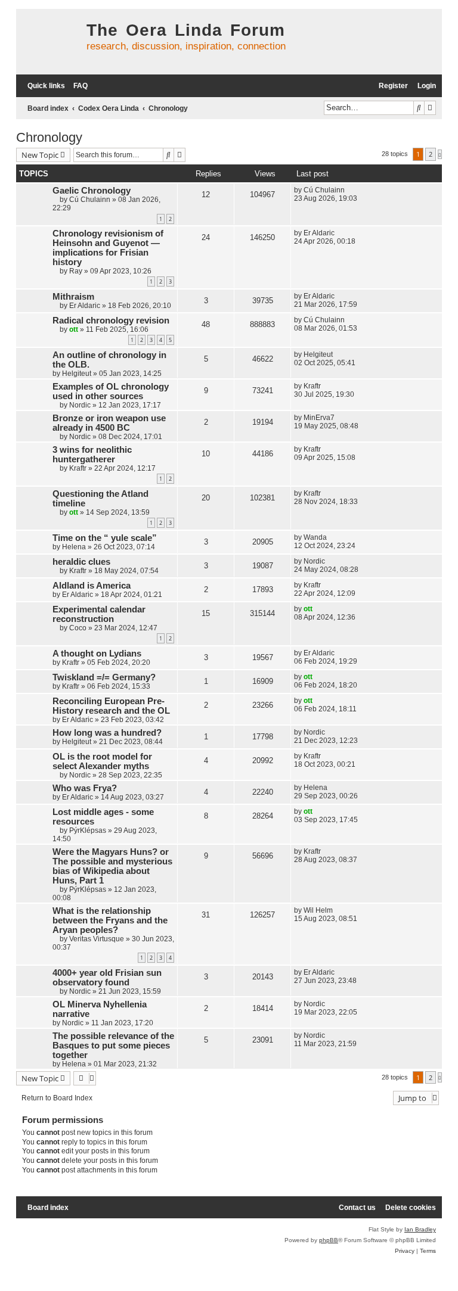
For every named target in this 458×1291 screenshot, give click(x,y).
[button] (440, 155)
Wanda (315, 537)
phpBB (328, 1240)
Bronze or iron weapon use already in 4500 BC (109, 423)
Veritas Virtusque (96, 939)
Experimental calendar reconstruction (99, 614)
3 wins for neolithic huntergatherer (92, 454)
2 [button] (430, 154)
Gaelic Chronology (91, 190)
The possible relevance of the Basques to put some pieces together (113, 1045)
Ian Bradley (420, 1229)
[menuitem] (78, 86)
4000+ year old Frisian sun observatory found (107, 977)
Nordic (80, 405)
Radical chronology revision (110, 320)
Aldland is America (91, 585)
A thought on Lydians (96, 653)
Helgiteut (76, 373)
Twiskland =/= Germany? (104, 677)
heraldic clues (81, 562)
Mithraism (73, 296)
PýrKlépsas (87, 830)
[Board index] (48, 41)
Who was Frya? (84, 788)
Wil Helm (318, 910)
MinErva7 (319, 417)
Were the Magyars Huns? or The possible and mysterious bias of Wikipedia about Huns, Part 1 (112, 866)
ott (73, 329)
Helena (74, 547)
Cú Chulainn (89, 199)
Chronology (49, 137)
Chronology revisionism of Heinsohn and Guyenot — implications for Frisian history (107, 248)
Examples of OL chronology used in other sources (110, 391)
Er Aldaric (319, 233)
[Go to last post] (349, 190)
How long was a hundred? (107, 733)
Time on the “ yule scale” (104, 538)
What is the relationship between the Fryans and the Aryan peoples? (110, 920)
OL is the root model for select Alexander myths (102, 761)
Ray (75, 271)
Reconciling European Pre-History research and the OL (111, 706)
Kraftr (312, 386)
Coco (77, 628)
